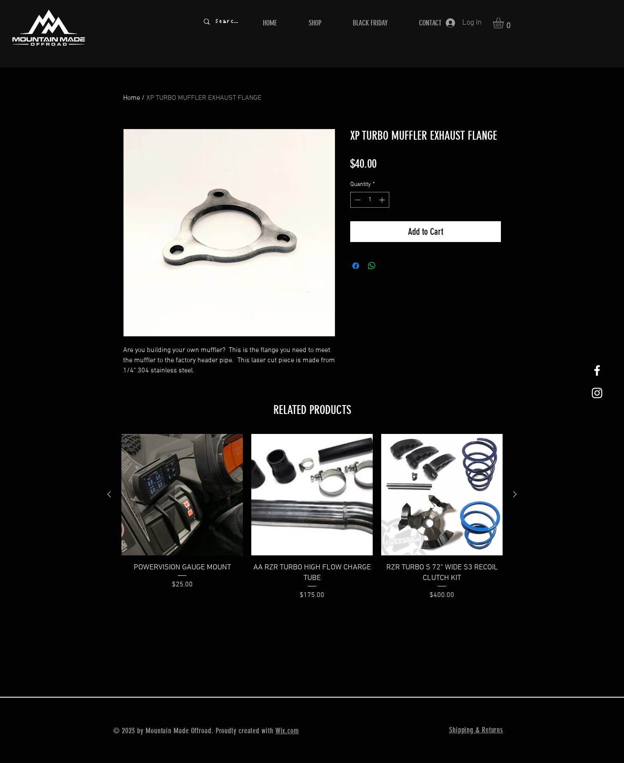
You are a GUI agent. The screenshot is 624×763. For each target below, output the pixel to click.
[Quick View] (182, 494)
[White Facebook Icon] (597, 370)
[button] (505, 22)
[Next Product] (515, 494)
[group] (312, 522)
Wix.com (287, 730)
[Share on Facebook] (356, 266)
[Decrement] (356, 199)
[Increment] (382, 199)
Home (131, 98)
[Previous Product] (109, 494)
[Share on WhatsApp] (372, 266)
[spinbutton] (369, 199)
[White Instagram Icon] (597, 393)
